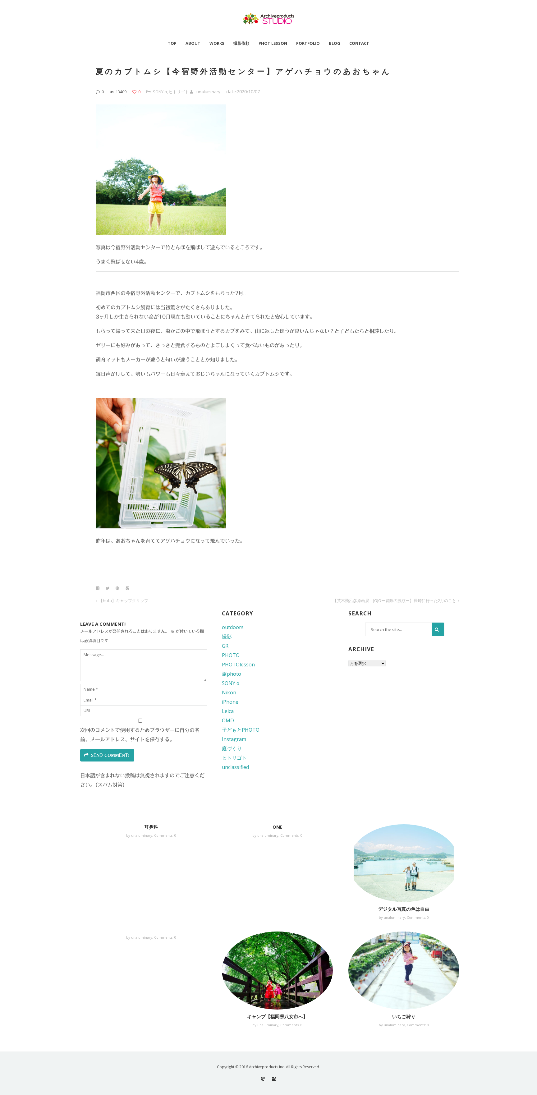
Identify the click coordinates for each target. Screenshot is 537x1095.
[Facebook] (274, 1079)
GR (225, 645)
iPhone (230, 701)
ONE (277, 827)
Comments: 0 (165, 835)
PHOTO (231, 655)
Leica (228, 711)
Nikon (229, 692)
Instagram (234, 739)
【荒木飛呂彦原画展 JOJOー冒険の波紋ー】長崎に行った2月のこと (394, 600)
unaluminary (208, 91)
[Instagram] (263, 1079)
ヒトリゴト (179, 91)
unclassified (235, 767)
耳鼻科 (151, 827)
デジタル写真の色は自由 (403, 909)
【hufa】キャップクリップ (123, 600)
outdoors (233, 627)
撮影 (227, 636)
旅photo (231, 673)
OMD (228, 720)
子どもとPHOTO (240, 729)
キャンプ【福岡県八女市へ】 (277, 1016)
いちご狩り (403, 1016)
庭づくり (232, 748)
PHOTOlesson (238, 664)
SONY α (160, 91)
